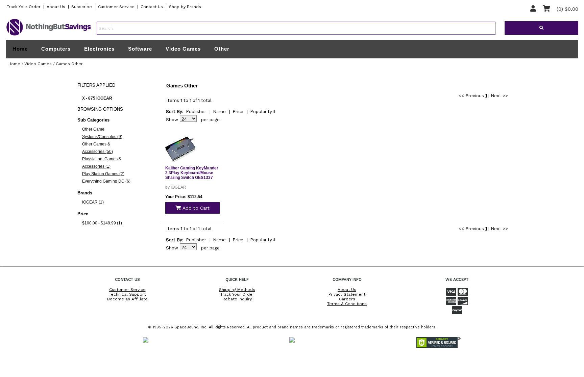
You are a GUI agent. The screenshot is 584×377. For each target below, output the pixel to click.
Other (221, 49)
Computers (56, 49)
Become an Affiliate (127, 299)
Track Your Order (24, 6)
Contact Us (152, 6)
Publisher (196, 111)
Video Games (183, 49)
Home (20, 49)
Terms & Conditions (347, 303)
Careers (347, 299)
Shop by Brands (185, 6)
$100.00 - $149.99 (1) (102, 223)
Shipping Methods (237, 289)
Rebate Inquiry (237, 299)
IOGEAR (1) (93, 202)
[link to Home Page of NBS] (48, 35)
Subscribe (81, 6)
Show (172, 119)
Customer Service (116, 6)
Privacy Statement (346, 294)
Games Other (69, 63)
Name (219, 111)
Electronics (99, 49)
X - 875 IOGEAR (97, 98)
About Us (56, 6)
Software (140, 49)
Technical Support (127, 294)
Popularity (261, 111)
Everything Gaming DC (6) (106, 181)
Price (238, 111)
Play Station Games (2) (103, 173)
